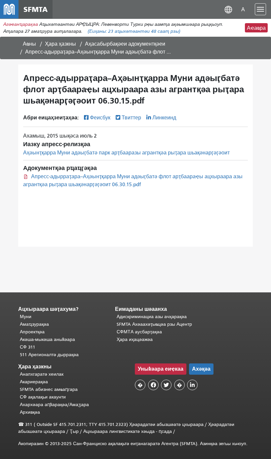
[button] (228, 9)
